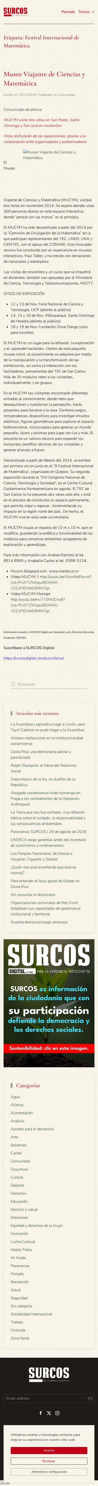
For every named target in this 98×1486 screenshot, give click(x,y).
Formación (19, 1233)
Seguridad (19, 1298)
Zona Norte (20, 1338)
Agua (15, 1096)
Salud (15, 1290)
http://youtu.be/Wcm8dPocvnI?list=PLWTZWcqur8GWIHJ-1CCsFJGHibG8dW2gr (51, 582)
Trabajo (17, 1322)
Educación (19, 1201)
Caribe (16, 1153)
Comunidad (66, 95)
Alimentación (22, 1113)
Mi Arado (18, 1257)
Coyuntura (19, 1169)
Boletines (19, 1145)
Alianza (17, 1105)
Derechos (18, 1193)
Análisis (17, 1121)
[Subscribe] (90, 1398)
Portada (68, 11)
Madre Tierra (21, 1249)
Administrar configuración (49, 1472)
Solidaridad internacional (31, 1314)
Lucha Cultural (23, 1241)
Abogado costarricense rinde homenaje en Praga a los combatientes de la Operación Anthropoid (45, 798)
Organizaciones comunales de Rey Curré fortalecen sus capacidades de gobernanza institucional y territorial (45, 908)
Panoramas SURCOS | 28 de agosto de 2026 (49, 831)
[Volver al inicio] (15, 12)
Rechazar (49, 1461)
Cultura (17, 1177)
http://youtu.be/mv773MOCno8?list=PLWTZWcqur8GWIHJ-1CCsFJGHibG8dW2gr (38, 605)
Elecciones (19, 1217)
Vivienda (18, 1330)
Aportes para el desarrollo (32, 1129)
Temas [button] (84, 11)
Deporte (17, 1185)
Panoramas (20, 1265)
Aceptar (49, 1450)
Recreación (20, 1282)
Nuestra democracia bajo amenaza (39, 922)
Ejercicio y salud (24, 1209)
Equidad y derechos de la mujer (37, 1225)
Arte (14, 1137)
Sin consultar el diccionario (33, 894)
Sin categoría (21, 1306)
